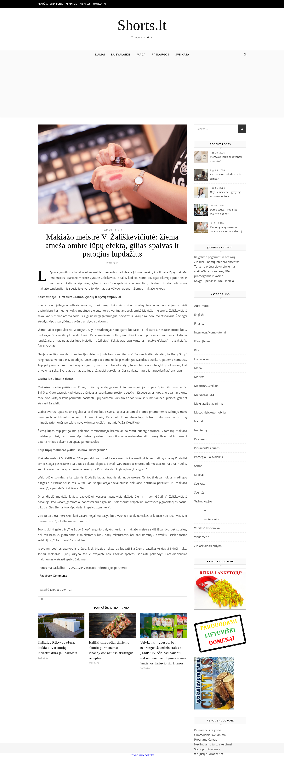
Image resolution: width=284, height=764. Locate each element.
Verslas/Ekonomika (207, 528)
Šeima (198, 466)
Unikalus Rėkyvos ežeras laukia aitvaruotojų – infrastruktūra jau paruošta (57, 647)
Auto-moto (201, 306)
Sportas (199, 475)
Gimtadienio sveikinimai (210, 735)
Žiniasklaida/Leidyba (208, 546)
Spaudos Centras (61, 589)
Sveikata (182, 54)
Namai (100, 54)
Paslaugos (160, 54)
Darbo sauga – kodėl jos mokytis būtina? (223, 212)
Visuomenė (201, 537)
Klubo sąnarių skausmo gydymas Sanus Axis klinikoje (226, 229)
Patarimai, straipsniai (208, 730)
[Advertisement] (142, 88)
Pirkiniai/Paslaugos (206, 448)
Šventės (199, 492)
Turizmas (200, 510)
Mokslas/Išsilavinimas (208, 403)
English (199, 314)
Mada (141, 54)
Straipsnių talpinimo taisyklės (70, 3)
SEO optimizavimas (207, 749)
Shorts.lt (142, 25)
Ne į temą (200, 430)
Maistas (199, 377)
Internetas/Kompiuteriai (210, 332)
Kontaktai (99, 3)
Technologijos (203, 501)
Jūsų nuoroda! (208, 754)
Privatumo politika (142, 755)
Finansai (199, 323)
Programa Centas (205, 739)
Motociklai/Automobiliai (210, 412)
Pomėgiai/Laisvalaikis (208, 457)
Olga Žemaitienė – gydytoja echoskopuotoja (225, 194)
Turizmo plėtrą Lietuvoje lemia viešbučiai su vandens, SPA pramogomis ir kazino (214, 271)
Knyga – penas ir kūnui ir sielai (214, 281)
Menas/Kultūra (204, 394)
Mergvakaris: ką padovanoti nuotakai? (226, 159)
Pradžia (43, 3)
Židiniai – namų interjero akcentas (216, 262)
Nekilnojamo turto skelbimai (213, 744)
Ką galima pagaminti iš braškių (214, 257)
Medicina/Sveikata (206, 386)
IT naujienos (202, 341)
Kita (196, 350)
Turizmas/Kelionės (206, 519)
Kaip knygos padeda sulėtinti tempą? (226, 176)
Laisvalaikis (121, 54)
